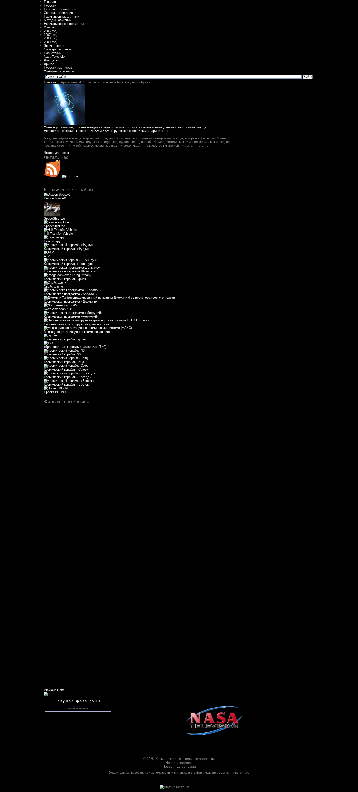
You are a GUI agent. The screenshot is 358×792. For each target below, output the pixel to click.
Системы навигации (58, 13)
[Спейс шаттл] (55, 282)
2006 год (50, 31)
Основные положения (60, 9)
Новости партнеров (58, 67)
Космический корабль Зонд (64, 362)
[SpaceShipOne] (56, 222)
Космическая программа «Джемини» (71, 301)
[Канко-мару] (54, 237)
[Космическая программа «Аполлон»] (72, 290)
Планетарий (52, 53)
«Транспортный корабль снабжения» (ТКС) (75, 347)
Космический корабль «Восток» (67, 384)
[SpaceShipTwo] (52, 215)
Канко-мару (52, 241)
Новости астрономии (179, 766)
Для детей (51, 60)
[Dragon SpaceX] (57, 194)
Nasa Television (55, 56)
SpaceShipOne (54, 226)
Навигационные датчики (61, 16)
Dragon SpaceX (55, 198)
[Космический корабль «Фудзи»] (68, 245)
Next (60, 690)
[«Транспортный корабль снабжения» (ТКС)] (48, 343)
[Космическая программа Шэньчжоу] (72, 267)
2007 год (50, 35)
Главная (50, 2)
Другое (49, 64)
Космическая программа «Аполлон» (70, 294)
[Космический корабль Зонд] (66, 358)
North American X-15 (58, 309)
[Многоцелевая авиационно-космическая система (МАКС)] (88, 328)
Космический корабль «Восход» (67, 377)
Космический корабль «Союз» (66, 369)
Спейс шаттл (53, 286)
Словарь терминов (57, 49)
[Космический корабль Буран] (50, 335)
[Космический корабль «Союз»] (66, 365)
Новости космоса (179, 762)
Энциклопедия (54, 45)
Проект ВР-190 (55, 392)
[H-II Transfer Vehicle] (60, 230)
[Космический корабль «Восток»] (69, 380)
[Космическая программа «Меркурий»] (73, 313)
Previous (50, 690)
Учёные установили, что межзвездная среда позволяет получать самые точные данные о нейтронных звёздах (126, 127)
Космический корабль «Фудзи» (66, 249)
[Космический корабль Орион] (67, 275)
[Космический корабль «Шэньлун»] (70, 260)
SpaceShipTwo (54, 218)
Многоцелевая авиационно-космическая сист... (78, 332)
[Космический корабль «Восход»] (69, 373)
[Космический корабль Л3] (64, 350)
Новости (50, 5)
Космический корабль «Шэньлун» (69, 264)
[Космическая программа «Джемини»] (109, 297)
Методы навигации (57, 20)
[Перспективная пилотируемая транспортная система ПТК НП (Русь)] (96, 320)
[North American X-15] (60, 305)
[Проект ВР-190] (56, 388)
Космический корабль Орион (65, 279)
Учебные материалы (59, 71)
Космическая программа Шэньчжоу (70, 271)
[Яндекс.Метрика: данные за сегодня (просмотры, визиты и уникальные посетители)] (175, 787)
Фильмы (50, 27)
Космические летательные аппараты (185, 759)
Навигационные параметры (64, 24)
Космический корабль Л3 (62, 354)
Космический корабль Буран (65, 339)
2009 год (50, 42)
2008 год (50, 38)
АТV (47, 256)
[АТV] (49, 252)
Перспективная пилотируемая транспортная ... (78, 324)
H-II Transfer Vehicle (58, 233)
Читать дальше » (56, 153)
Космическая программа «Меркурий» (71, 316)
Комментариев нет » (154, 131)
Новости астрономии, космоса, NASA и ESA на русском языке (90, 131)
